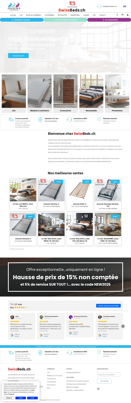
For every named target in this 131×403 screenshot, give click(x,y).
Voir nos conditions (51, 121)
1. (12, 19)
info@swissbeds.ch (110, 6)
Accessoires (51, 378)
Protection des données (53, 400)
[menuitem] (13, 14)
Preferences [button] (11, 394)
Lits (48, 372)
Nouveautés (51, 381)
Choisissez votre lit (22, 19)
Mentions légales (72, 387)
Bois (48, 388)
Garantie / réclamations (75, 390)
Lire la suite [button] (14, 331)
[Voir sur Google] (12, 317)
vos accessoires (111, 19)
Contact (69, 369)
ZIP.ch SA (43, 400)
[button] (7, 326)
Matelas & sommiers (54, 375)
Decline (21, 398)
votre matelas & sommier (66, 19)
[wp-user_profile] (128, 15)
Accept (32, 398)
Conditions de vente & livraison (77, 381)
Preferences (9, 398)
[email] (98, 389)
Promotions (51, 385)
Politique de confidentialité (76, 384)
